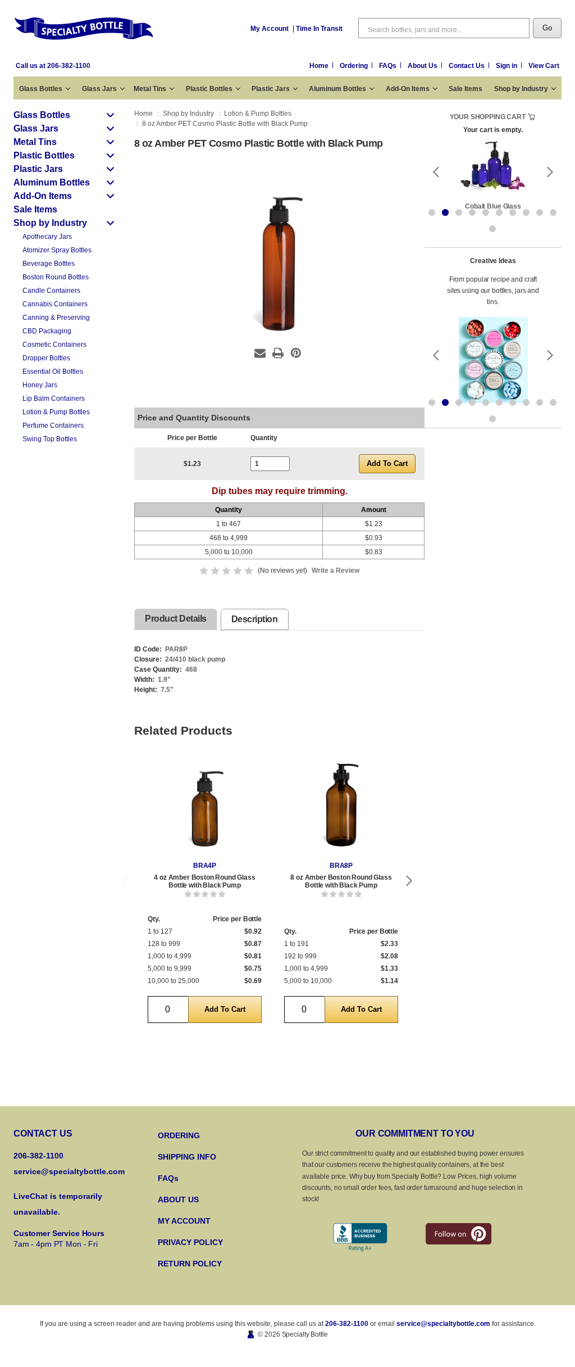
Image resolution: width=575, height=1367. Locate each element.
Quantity (263, 438)
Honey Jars (39, 385)
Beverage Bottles (48, 264)
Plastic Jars (271, 89)
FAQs (388, 66)
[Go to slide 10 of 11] (553, 212)
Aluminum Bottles (337, 89)
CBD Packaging (46, 331)
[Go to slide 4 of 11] (472, 212)
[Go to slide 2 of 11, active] (445, 212)
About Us (423, 66)
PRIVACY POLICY (190, 1242)
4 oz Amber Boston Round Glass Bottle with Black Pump (204, 881)
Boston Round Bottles (55, 277)
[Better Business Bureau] (360, 1237)
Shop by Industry (521, 89)
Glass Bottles (40, 89)
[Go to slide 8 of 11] (526, 212)
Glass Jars (99, 89)
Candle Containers (51, 291)
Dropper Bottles (46, 358)
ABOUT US (178, 1199)
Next (409, 880)
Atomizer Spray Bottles (57, 250)
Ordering (354, 66)
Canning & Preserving (56, 318)
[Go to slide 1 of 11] (431, 212)
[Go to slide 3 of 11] (458, 212)
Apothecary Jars (47, 237)
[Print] (278, 353)
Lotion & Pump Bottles (56, 412)
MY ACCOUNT (184, 1220)
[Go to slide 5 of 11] (485, 212)
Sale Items (465, 89)
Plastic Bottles (209, 89)
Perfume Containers (53, 425)
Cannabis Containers (55, 304)
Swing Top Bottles (49, 439)
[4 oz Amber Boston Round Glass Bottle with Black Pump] (204, 807)
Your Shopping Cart (488, 117)
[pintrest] (458, 1233)
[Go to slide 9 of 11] (539, 212)
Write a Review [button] (335, 570)
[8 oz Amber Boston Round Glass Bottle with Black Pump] (341, 807)
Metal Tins (150, 89)
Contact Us (467, 66)
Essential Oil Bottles (52, 371)
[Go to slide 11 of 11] (492, 228)
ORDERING (179, 1135)
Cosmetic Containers (54, 344)
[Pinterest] (296, 353)
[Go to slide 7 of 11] (512, 212)
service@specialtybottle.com (68, 1171)
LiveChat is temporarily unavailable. (57, 1204)
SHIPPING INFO (187, 1156)
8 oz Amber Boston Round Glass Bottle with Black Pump (340, 881)
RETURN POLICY (190, 1263)
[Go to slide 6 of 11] (499, 212)
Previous (124, 880)
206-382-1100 (346, 1324)
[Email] (260, 353)
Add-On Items (408, 89)
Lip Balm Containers (53, 398)
